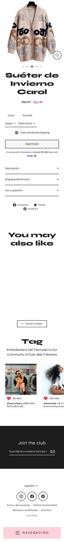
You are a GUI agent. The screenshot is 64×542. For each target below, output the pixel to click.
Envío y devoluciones (18, 505)
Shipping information (17, 179)
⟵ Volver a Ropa (32, 323)
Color (11, 115)
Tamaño (27, 115)
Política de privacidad (45, 505)
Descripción (12, 168)
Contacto (46, 510)
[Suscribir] (52, 451)
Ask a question (13, 190)
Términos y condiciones (25, 510)
